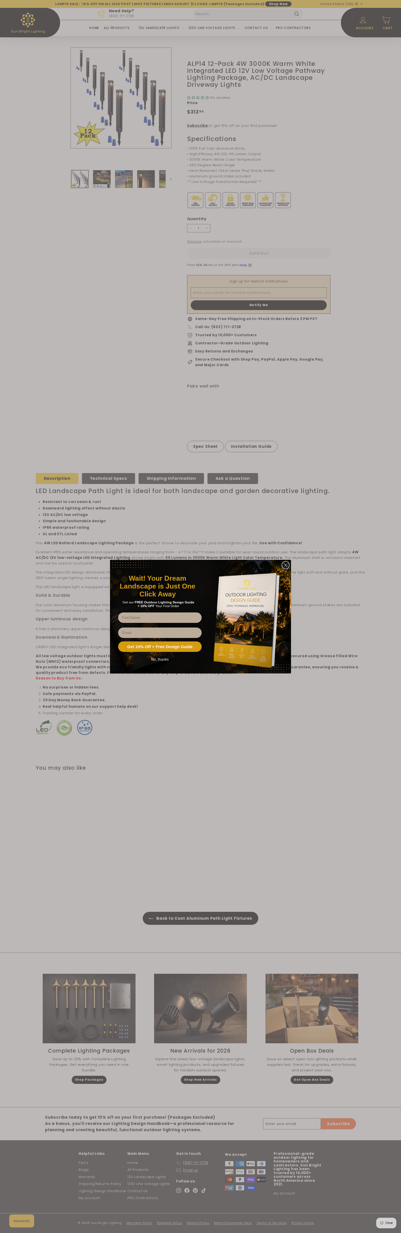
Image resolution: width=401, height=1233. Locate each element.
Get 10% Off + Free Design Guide (160, 646)
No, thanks (160, 659)
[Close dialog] (285, 565)
